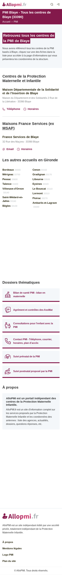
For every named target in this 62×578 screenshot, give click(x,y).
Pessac (10, 179)
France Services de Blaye (20, 137)
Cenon (40, 169)
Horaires (33, 108)
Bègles (9, 205)
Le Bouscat (43, 188)
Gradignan (42, 174)
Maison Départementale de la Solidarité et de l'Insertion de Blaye (30, 91)
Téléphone (13, 108)
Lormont (41, 193)
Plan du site (9, 561)
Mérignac (11, 174)
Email (10, 149)
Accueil (6, 21)
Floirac (40, 198)
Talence (10, 183)
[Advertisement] (31, 246)
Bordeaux (11, 169)
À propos (7, 542)
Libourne (41, 179)
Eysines (41, 183)
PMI (16, 21)
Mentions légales (12, 548)
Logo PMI (7, 554)
